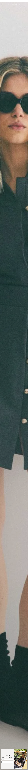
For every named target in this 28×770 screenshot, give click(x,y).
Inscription (7, 761)
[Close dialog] (1, 750)
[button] (2, 4)
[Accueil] (14, 4)
